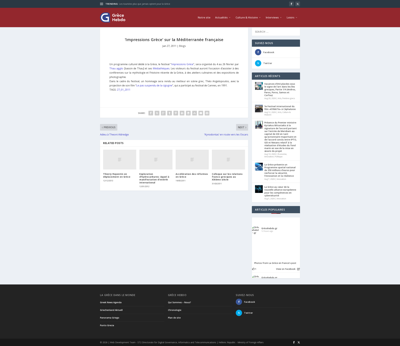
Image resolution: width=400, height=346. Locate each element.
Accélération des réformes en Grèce (192, 175)
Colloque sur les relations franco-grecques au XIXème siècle (227, 176)
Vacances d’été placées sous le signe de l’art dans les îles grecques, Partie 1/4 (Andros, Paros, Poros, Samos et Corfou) (280, 89)
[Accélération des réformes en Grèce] (192, 159)
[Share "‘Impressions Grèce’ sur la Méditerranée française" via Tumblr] (169, 113)
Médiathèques (161, 68)
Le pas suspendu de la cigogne (154, 85)
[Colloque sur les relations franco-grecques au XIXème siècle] (228, 159)
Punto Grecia (107, 325)
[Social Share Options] (298, 269)
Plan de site (174, 317)
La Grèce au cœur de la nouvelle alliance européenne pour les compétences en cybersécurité (280, 191)
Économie (282, 154)
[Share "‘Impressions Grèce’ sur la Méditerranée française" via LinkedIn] (182, 113)
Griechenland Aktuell (111, 310)
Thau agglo (116, 68)
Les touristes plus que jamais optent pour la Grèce (144, 3)
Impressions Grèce (182, 64)
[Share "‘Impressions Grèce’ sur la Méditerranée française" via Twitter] (157, 113)
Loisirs (290, 17)
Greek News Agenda (111, 302)
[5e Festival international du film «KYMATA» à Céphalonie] (259, 108)
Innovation (269, 156)
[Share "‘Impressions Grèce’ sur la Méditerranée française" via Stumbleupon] (194, 113)
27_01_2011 (123, 89)
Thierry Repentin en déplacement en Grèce (116, 175)
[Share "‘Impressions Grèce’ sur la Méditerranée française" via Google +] (163, 113)
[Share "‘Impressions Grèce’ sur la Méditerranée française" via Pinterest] (176, 113)
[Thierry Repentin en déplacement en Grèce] (119, 159)
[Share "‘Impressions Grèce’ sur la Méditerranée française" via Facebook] (151, 113)
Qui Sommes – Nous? (179, 302)
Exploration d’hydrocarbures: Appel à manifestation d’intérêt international (154, 178)
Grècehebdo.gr (269, 228)
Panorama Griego (109, 317)
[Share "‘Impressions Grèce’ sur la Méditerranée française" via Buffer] (188, 113)
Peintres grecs (288, 98)
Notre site (204, 17)
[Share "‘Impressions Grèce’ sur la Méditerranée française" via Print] (207, 113)
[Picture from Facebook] (264, 248)
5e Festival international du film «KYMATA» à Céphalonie (280, 108)
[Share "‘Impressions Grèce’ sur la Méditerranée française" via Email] (201, 113)
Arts (279, 98)
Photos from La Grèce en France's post (275, 263)
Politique (278, 156)
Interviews (272, 17)
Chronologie (174, 310)
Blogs (182, 46)
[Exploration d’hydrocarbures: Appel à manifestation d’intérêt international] (155, 159)
